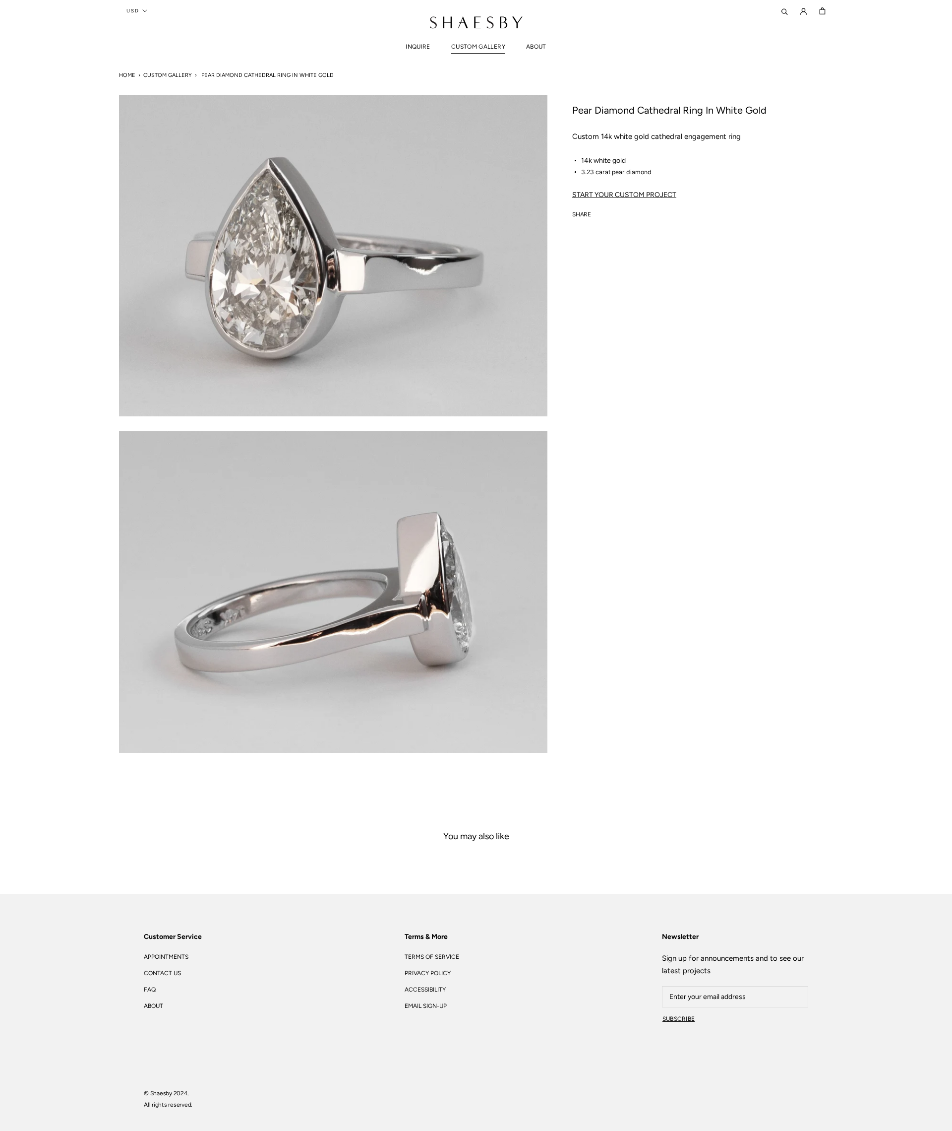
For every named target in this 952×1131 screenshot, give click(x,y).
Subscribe (678, 1018)
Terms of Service (432, 956)
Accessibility (425, 989)
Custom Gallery (478, 46)
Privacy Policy (428, 973)
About (536, 46)
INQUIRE (418, 46)
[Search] (784, 10)
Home (127, 75)
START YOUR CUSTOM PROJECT (624, 195)
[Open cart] (822, 10)
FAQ (150, 989)
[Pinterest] (626, 212)
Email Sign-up (426, 1005)
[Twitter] (613, 212)
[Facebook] (600, 212)
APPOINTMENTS (166, 956)
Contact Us (162, 973)
